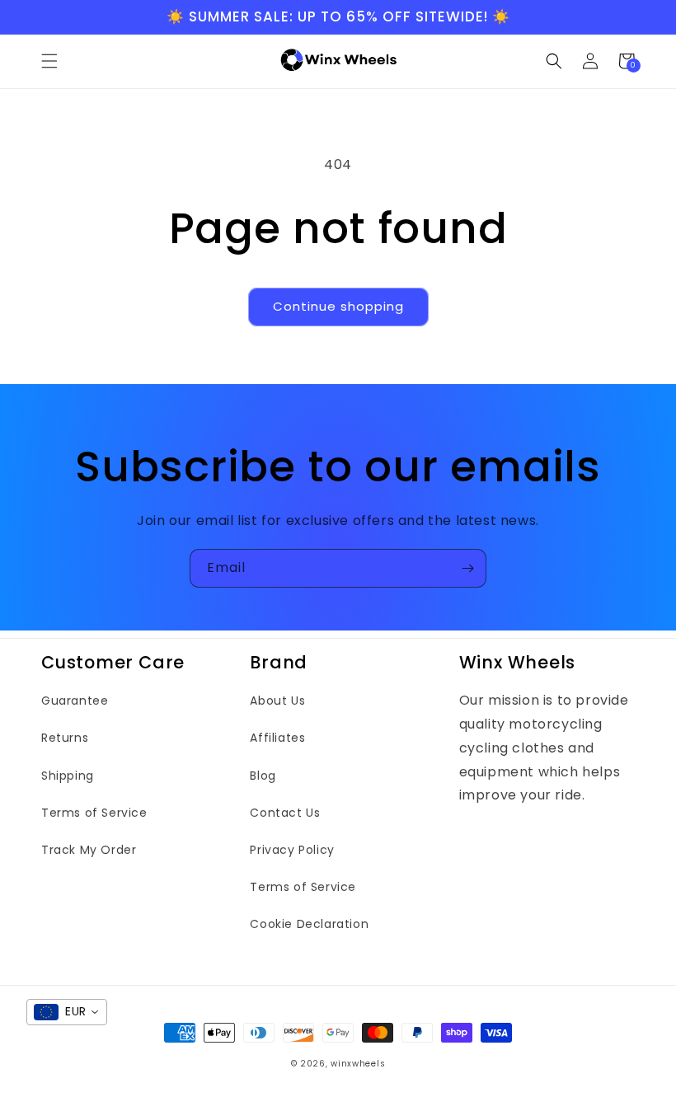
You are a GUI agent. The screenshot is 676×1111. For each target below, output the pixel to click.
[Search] (554, 61)
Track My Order (88, 849)
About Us (277, 700)
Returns (64, 737)
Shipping (67, 775)
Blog (262, 775)
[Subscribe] (467, 568)
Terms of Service (94, 812)
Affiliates (277, 737)
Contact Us (285, 812)
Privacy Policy (292, 849)
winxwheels (358, 1063)
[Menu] (49, 61)
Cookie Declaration (309, 924)
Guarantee (74, 700)
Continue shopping (338, 306)
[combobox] (66, 1012)
